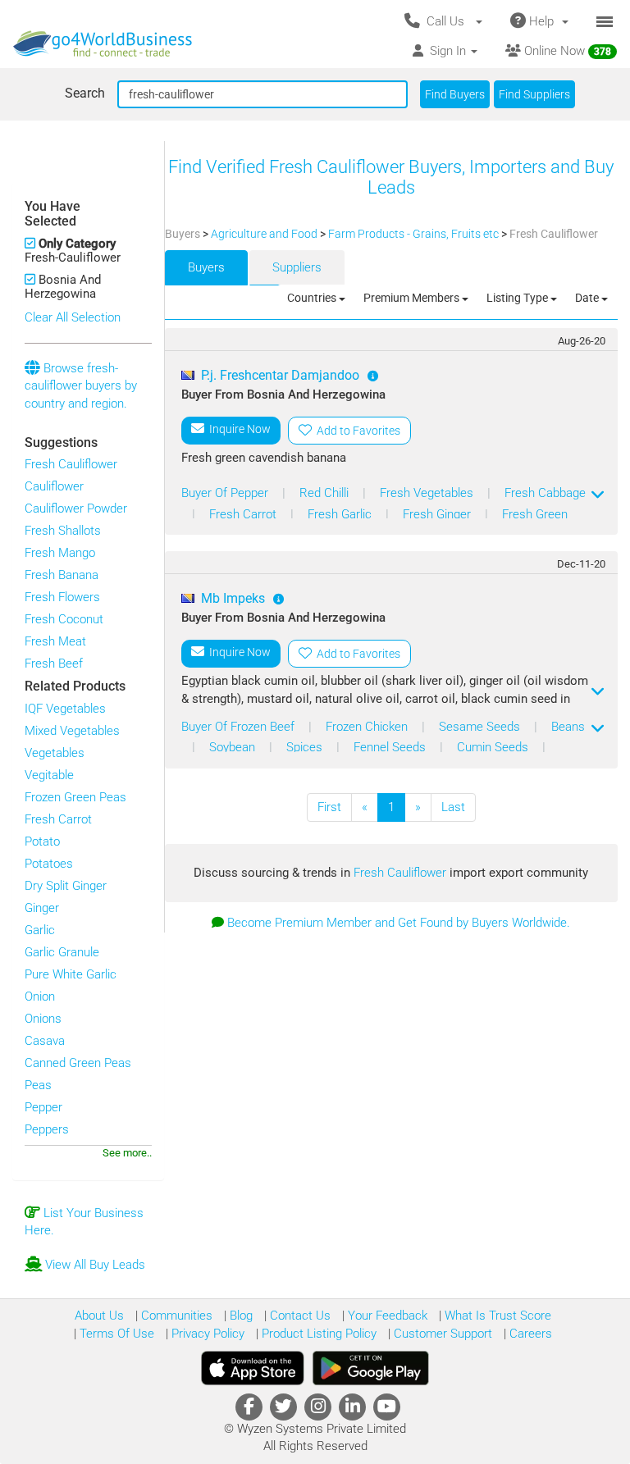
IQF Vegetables (65, 708)
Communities (175, 1315)
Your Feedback (386, 1315)
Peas (38, 1085)
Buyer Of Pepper (226, 493)
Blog (239, 1315)
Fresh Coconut (64, 619)
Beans (568, 726)
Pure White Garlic (70, 974)
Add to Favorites (356, 430)
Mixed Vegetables (72, 730)
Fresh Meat (55, 641)
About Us (99, 1315)
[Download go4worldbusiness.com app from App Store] (252, 1368)
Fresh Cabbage (545, 493)
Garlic (40, 930)
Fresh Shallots (63, 530)
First (329, 807)
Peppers (47, 1129)
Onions (43, 1018)
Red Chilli (325, 493)
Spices (306, 747)
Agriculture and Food (265, 233)
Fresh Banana (61, 575)
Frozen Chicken (368, 726)
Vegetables (54, 753)
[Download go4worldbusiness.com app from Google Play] (371, 1368)
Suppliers (296, 267)
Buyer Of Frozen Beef (239, 726)
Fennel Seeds (391, 747)
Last (453, 807)
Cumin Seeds (494, 747)
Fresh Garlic (341, 514)
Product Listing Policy (317, 1333)
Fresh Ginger (438, 514)
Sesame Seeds (481, 726)
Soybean (233, 747)
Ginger (42, 908)
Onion (40, 996)
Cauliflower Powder (76, 508)
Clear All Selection (73, 317)
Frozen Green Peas (75, 797)
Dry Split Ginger (66, 885)
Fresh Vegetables (428, 493)
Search (85, 93)
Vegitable (49, 775)
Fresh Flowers (62, 597)
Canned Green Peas (78, 1063)
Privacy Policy (206, 1333)
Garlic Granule (62, 952)
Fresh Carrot (58, 819)
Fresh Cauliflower (71, 464)
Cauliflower (54, 486)
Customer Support (441, 1333)
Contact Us (299, 1315)
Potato (42, 841)
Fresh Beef (54, 663)
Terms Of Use (115, 1333)
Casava (45, 1040)
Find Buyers (455, 94)
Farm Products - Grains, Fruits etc (414, 233)
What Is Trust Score (496, 1315)
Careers (529, 1333)
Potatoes (49, 863)
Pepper (43, 1107)
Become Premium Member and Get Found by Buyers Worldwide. (398, 922)
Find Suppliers (534, 94)
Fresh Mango (60, 552)
